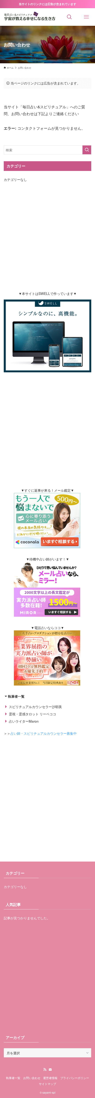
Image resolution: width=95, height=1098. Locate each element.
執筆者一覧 (13, 1078)
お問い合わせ (31, 1078)
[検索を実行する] (86, 149)
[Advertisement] (47, 236)
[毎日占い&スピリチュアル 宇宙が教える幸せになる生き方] (30, 17)
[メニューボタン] (86, 17)
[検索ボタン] (69, 17)
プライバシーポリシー (74, 1078)
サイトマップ (47, 1084)
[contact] (50, 1070)
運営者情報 (50, 1078)
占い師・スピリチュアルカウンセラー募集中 (43, 733)
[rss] (45, 1070)
